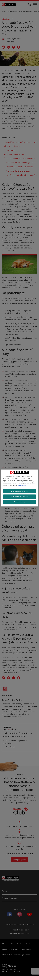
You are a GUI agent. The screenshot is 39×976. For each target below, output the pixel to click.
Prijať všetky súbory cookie (19, 496)
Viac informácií (22, 485)
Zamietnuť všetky (19, 502)
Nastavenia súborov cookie (19, 491)
